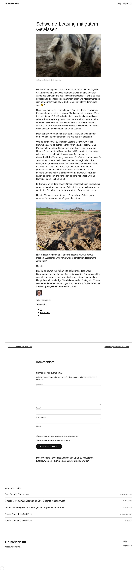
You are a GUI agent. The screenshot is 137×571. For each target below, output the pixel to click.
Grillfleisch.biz (12, 3)
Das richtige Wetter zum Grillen (117, 347)
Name (38, 408)
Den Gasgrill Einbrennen (17, 494)
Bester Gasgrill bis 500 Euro (18, 514)
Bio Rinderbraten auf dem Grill (20, 347)
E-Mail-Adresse (41, 417)
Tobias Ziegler (48, 80)
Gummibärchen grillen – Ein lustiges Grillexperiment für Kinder (35, 507)
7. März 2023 (128, 520)
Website (38, 426)
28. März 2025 (127, 507)
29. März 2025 (127, 501)
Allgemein (58, 80)
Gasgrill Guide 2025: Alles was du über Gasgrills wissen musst (35, 501)
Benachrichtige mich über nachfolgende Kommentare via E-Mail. (58, 436)
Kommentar (40, 384)
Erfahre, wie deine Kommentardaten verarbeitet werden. (63, 461)
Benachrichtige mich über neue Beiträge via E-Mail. (54, 440)
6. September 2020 (126, 494)
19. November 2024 (126, 514)
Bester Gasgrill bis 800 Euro (18, 521)
